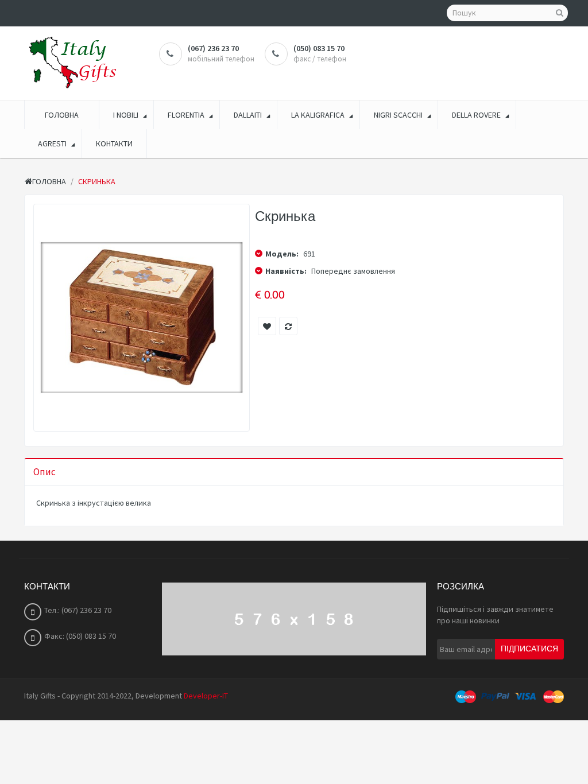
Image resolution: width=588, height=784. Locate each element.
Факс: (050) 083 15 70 (80, 636)
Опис (44, 471)
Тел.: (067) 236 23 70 (77, 610)
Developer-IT (206, 695)
